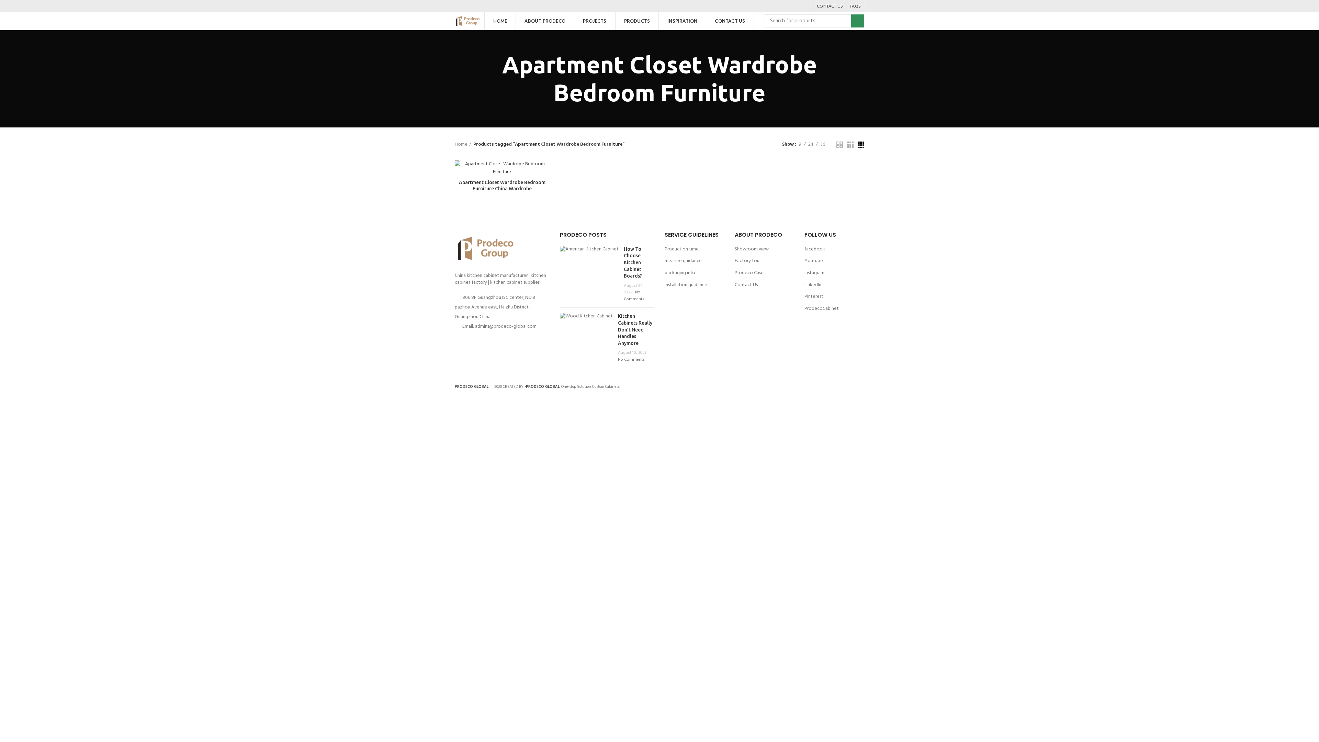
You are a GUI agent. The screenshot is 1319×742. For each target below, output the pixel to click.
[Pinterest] (796, 6)
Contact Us (746, 285)
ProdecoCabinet (821, 309)
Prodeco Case (749, 273)
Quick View (544, 171)
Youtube (813, 261)
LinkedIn (812, 285)
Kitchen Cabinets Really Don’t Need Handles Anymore (635, 329)
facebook (814, 249)
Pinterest (813, 297)
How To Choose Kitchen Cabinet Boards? (633, 262)
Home (461, 144)
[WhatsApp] (805, 6)
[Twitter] (788, 6)
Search (857, 20)
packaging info (680, 273)
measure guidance (683, 261)
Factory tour (748, 261)
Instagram (814, 273)
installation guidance (686, 285)
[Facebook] (779, 6)
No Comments (634, 296)
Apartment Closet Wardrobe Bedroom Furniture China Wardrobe (502, 185)
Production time (682, 249)
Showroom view (752, 249)
